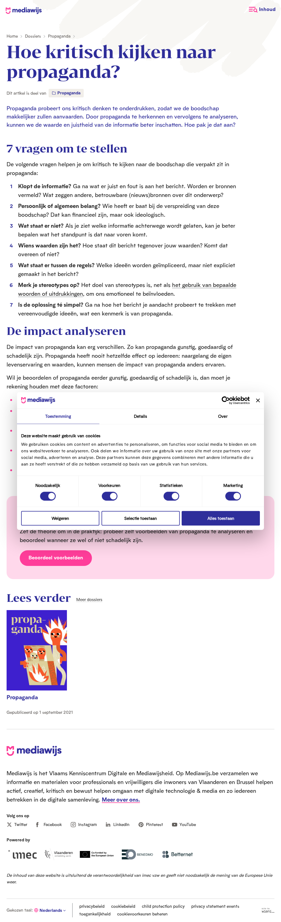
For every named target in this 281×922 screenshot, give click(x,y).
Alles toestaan (220, 518)
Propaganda (59, 36)
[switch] (109, 496)
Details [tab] (140, 416)
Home (12, 36)
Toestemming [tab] (58, 416)
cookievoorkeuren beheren (142, 914)
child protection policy (163, 906)
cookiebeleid (123, 906)
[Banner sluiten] (258, 400)
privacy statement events (215, 906)
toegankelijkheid (95, 914)
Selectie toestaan (140, 518)
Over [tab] (222, 416)
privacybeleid (92, 906)
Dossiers (33, 36)
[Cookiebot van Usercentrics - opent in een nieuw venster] (226, 400)
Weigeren (60, 518)
